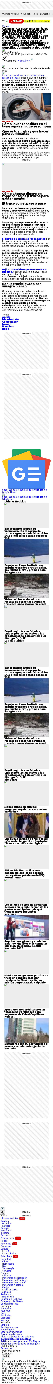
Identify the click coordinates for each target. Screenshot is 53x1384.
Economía (6, 1230)
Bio (4, 1266)
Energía (5, 1228)
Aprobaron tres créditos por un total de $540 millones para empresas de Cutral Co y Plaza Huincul (24, 1013)
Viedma (5, 1320)
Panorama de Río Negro (15, 1280)
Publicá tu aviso (9, 1327)
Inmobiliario (7, 1297)
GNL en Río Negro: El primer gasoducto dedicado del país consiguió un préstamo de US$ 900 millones (24, 874)
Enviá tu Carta (9, 1290)
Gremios (6, 1223)
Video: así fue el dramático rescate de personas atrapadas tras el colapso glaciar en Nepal (25, 602)
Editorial (6, 1275)
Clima (5, 1261)
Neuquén (26, 13)
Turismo (5, 1233)
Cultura (4, 1249)
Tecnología (8, 1268)
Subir (6, 1356)
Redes (5, 26)
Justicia (6, 1226)
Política (5, 1221)
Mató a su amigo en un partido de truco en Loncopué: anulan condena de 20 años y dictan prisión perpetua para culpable (26, 979)
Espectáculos (9, 1253)
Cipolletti (5, 1318)
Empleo (5, 1325)
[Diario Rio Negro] (3, 1359)
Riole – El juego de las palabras (17, 1337)
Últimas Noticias (12, 1218)
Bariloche (45, 13)
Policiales (6, 1292)
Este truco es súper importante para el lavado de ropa (23, 76)
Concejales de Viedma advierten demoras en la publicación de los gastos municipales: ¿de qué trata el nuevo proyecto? (26, 908)
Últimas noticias (10, 13)
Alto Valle (5, 1311)
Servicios (5, 1235)
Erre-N (6, 1251)
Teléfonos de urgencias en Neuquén (20, 1344)
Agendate (8, 1243)
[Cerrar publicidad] (2, 1209)
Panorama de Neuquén (14, 1278)
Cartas (5, 1287)
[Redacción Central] (3, 49)
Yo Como (6, 1271)
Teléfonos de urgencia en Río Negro (20, 1341)
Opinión (5, 1273)
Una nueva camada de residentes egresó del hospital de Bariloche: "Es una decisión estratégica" (26, 841)
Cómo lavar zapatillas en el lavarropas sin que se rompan (26, 125)
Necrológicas (8, 1329)
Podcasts (6, 1294)
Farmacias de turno (11, 1334)
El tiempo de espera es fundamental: (24, 238)
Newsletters (10, 1238)
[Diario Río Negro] (7, 21)
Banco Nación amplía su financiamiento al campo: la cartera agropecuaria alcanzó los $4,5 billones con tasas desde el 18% (26, 533)
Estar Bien (9, 1256)
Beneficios (6, 1348)
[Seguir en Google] (3, 73)
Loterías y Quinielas (11, 1332)
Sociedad (6, 1259)
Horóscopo (8, 1264)
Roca (35, 13)
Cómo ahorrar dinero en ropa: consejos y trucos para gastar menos (25, 196)
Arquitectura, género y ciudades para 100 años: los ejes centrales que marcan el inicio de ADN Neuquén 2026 (26, 945)
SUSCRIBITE (37, 21)
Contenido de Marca (12, 1301)
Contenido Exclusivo (11, 1299)
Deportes (6, 1246)
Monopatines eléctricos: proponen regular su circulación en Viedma (25, 809)
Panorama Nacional (12, 1285)
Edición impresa (9, 1304)
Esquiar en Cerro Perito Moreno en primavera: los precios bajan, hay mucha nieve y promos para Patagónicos (25, 569)
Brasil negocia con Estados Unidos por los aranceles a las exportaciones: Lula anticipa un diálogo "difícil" (25, 635)
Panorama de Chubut (13, 1282)
